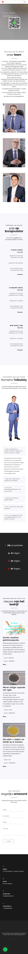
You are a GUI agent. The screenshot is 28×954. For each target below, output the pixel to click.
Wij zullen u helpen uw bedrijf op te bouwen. (13, 740)
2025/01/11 (12, 661)
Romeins (11, 658)
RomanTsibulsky (7, 884)
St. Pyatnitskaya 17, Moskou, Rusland (13, 871)
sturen (8, 841)
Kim (10, 760)
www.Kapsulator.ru (19, 934)
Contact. (20, 274)
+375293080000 (7, 908)
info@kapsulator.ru (8, 896)
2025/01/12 (12, 713)
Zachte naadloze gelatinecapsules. (11, 638)
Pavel (10, 710)
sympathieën (15, 545)
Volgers (15, 553)
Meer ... (5, 664)
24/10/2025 (12, 763)
